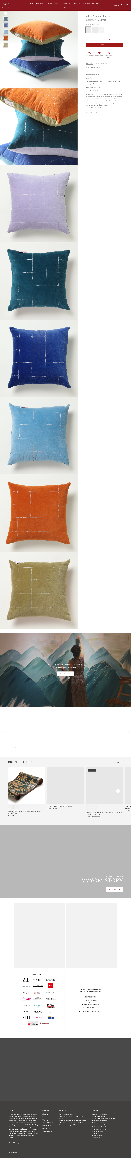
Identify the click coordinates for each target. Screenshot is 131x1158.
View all (120, 762)
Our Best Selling (20, 762)
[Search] (122, 5)
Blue (17, 807)
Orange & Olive (88, 30)
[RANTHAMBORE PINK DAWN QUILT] (65, 785)
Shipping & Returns (101, 63)
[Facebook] (10, 1142)
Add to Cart (110, 39)
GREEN (87, 807)
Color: (92, 24)
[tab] (90, 64)
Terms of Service (47, 1122)
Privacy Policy (46, 1117)
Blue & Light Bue (101, 30)
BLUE (95, 807)
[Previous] (6, 13)
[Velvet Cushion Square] (5, 19)
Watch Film (66, 673)
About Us (45, 1114)
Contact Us (46, 1128)
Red (13, 807)
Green (9, 807)
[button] (13, 791)
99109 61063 (69, 1114)
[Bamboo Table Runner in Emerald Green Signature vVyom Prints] (26, 785)
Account (116, 5)
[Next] (6, 50)
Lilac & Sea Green (95, 30)
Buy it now (104, 45)
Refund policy (46, 1125)
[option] (5, 19)
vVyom (15, 1152)
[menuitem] (37, 3)
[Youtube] (14, 1142)
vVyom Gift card (47, 1131)
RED (91, 807)
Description (89, 63)
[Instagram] (18, 1142)
